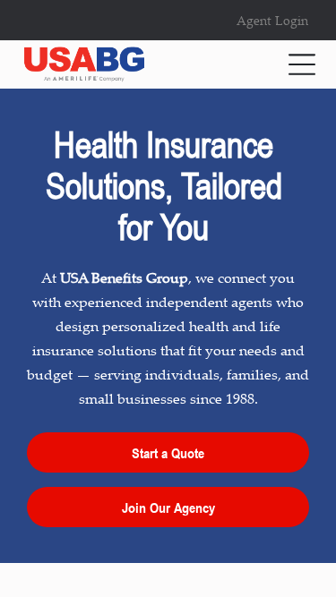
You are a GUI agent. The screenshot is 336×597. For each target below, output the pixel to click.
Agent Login (272, 20)
